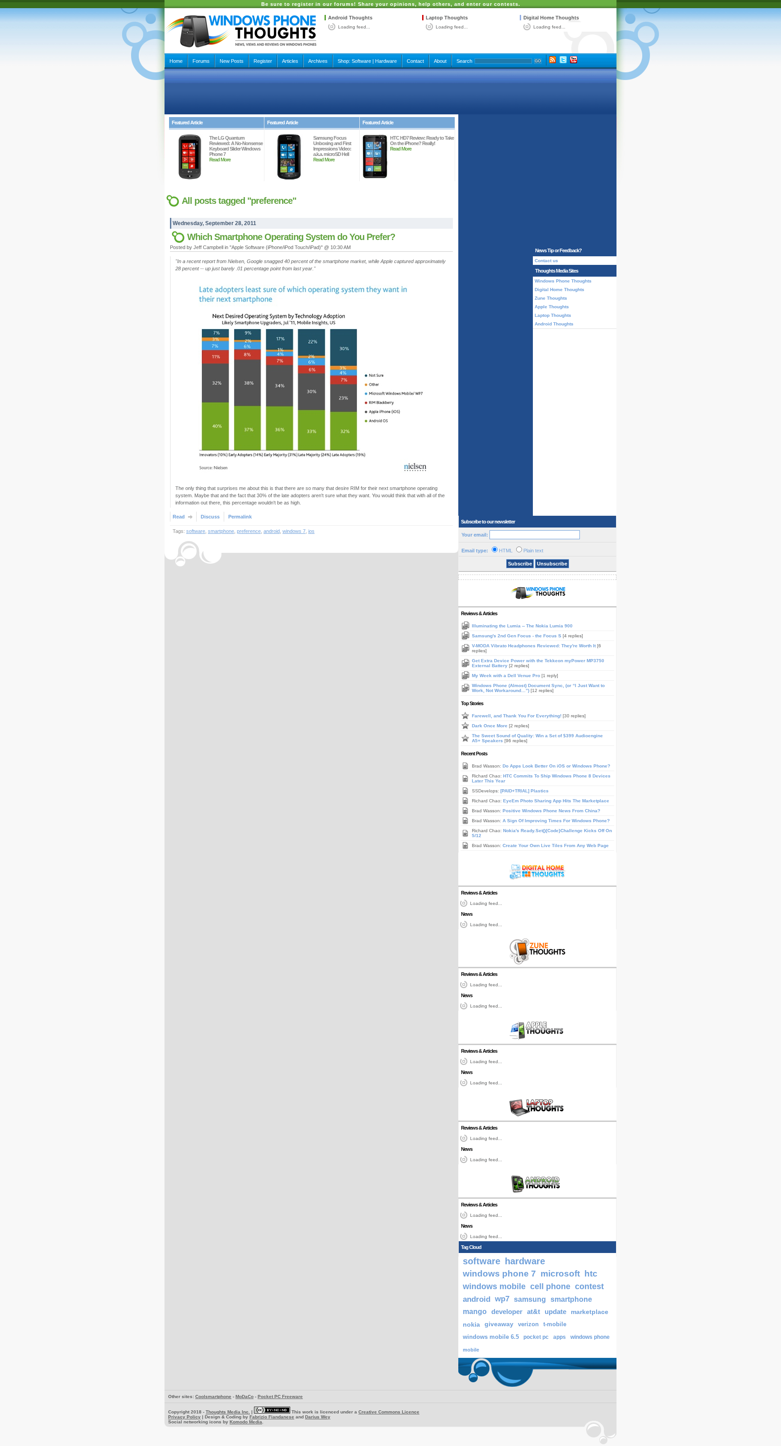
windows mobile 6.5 (491, 1337)
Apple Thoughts (552, 306)
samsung (530, 1299)
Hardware (386, 61)
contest (589, 1286)
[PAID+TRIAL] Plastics (524, 790)
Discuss (210, 516)
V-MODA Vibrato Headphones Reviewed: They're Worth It (534, 645)
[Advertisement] (390, 91)
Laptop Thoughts (447, 17)
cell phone (550, 1286)
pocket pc (536, 1337)
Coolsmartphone (213, 1396)
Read (179, 516)
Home (176, 61)
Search (464, 61)
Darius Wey (317, 1416)
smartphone (221, 531)
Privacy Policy (184, 1416)
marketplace (589, 1311)
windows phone (590, 1337)
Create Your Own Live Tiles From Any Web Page (556, 845)
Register (263, 61)
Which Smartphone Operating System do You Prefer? (291, 237)
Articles (290, 61)
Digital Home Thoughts (551, 17)
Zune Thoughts (551, 298)
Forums (201, 61)
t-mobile (554, 1324)
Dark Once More (490, 725)
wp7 (502, 1299)
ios (311, 531)
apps (559, 1337)
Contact (415, 61)
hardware (525, 1261)
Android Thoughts (350, 17)
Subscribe (520, 563)
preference (249, 531)
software (195, 531)
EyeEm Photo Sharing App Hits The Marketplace (556, 800)
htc (591, 1273)
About (440, 61)
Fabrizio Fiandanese (271, 1416)
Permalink (240, 516)
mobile (471, 1349)
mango (475, 1311)
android (271, 531)
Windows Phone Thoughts (563, 280)
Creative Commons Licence (388, 1411)
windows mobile (494, 1286)
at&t (533, 1311)
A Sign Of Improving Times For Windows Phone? (556, 820)
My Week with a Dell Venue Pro (506, 675)
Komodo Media (246, 1421)
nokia (471, 1324)
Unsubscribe (552, 563)
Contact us (546, 260)
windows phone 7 (499, 1273)
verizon (528, 1324)
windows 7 (294, 531)
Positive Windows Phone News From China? (551, 810)
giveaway (499, 1324)
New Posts (232, 61)
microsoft (560, 1273)
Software (361, 61)
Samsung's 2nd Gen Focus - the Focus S (517, 635)
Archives (318, 61)
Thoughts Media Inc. (228, 1411)
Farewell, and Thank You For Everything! (517, 715)
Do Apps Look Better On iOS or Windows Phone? (556, 765)
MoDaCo (244, 1396)
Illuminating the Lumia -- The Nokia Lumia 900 (522, 625)
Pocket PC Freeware (280, 1396)
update (555, 1311)
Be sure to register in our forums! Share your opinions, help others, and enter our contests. (390, 4)
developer (506, 1311)
